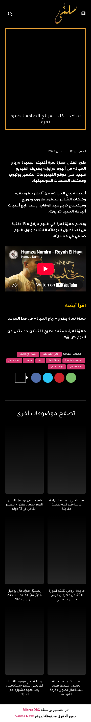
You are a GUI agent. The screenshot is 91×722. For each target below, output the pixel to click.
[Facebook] (36, 378)
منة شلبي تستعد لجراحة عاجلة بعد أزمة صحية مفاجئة (66, 505)
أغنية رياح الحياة (27, 354)
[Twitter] (48, 378)
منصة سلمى (76, 367)
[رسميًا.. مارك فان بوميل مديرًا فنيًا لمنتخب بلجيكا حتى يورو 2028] (24, 549)
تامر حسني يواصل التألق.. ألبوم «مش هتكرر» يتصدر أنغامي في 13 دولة (24, 505)
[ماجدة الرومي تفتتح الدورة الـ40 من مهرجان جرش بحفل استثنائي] (67, 549)
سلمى (29, 360)
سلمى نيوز (14, 360)
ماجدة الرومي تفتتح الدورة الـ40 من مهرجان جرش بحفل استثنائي (67, 595)
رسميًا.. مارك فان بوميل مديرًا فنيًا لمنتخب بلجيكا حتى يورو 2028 (24, 595)
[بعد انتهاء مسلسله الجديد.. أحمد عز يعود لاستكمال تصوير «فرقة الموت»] (67, 640)
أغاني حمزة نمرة (50, 354)
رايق (40, 360)
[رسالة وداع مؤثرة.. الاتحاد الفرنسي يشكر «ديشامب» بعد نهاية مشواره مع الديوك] (24, 640)
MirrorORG (32, 710)
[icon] (47, 15)
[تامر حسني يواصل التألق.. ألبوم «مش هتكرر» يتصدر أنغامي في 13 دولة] (24, 459)
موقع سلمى (56, 367)
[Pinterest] (59, 378)
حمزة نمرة (54, 360)
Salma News (24, 716)
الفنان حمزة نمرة (73, 360)
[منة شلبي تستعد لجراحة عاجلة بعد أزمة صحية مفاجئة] (67, 459)
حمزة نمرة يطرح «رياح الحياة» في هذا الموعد (47, 319)
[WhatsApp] (71, 378)
